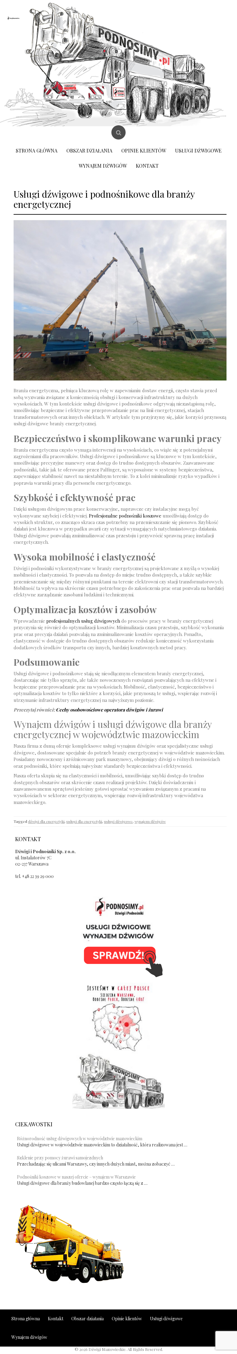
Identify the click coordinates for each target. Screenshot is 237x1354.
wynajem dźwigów (150, 821)
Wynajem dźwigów (103, 165)
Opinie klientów (143, 150)
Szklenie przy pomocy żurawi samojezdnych (60, 1158)
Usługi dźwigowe (198, 150)
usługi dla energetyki (84, 821)
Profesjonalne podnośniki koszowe (125, 516)
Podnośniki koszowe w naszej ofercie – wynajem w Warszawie (76, 1177)
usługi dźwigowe (118, 821)
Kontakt (147, 165)
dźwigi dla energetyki (46, 821)
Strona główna (36, 150)
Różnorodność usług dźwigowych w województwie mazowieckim (79, 1138)
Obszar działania (89, 150)
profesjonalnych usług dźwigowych (83, 621)
